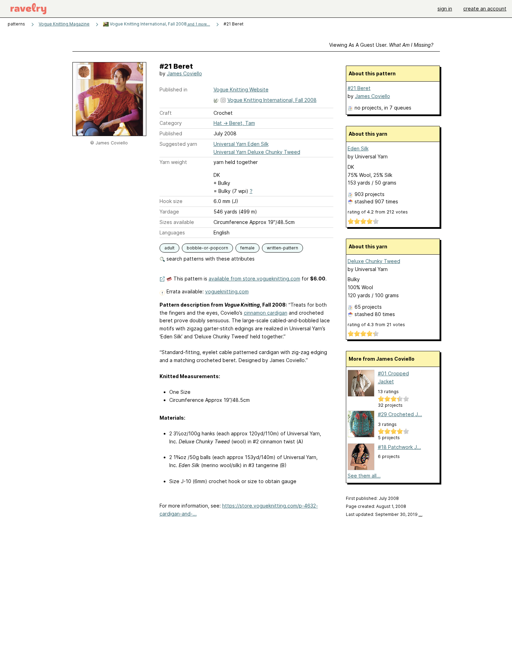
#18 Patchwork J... (399, 447)
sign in (444, 9)
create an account (484, 9)
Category (171, 123)
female (247, 247)
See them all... (364, 476)
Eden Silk (358, 148)
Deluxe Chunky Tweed (374, 261)
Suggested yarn (178, 144)
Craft (166, 113)
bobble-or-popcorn (207, 247)
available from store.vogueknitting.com (254, 279)
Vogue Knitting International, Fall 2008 (159, 24)
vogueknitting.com (227, 291)
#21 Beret (359, 88)
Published (171, 133)
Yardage (169, 212)
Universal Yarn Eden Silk (241, 144)
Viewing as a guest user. (381, 45)
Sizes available (177, 222)
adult (169, 247)
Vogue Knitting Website (241, 89)
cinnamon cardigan (265, 313)
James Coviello (184, 73)
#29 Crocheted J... (400, 414)
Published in (173, 89)
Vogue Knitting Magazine (64, 24)
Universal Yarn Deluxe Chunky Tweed (257, 152)
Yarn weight (173, 162)
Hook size (171, 201)
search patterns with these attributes (210, 259)
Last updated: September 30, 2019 (384, 514)
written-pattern (282, 247)
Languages (172, 232)
